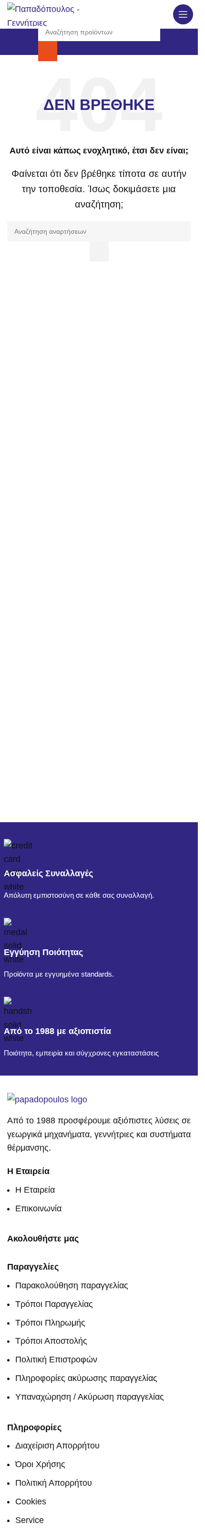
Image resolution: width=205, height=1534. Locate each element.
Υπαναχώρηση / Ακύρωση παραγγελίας (89, 1397)
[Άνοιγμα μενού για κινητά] (183, 14)
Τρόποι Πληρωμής (50, 1322)
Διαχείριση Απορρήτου (57, 1445)
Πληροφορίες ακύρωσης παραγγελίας (86, 1378)
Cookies (30, 1501)
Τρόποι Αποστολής (51, 1341)
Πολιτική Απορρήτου (53, 1483)
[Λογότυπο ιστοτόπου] (44, 14)
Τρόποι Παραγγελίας (54, 1304)
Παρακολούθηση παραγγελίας (71, 1285)
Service (29, 1520)
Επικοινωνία (38, 1208)
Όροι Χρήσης (40, 1464)
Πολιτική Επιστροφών (56, 1359)
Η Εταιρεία (35, 1190)
